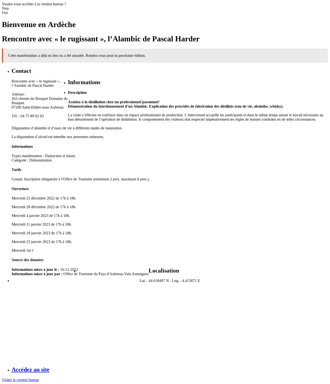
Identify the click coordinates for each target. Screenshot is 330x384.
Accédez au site (31, 369)
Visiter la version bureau (20, 380)
